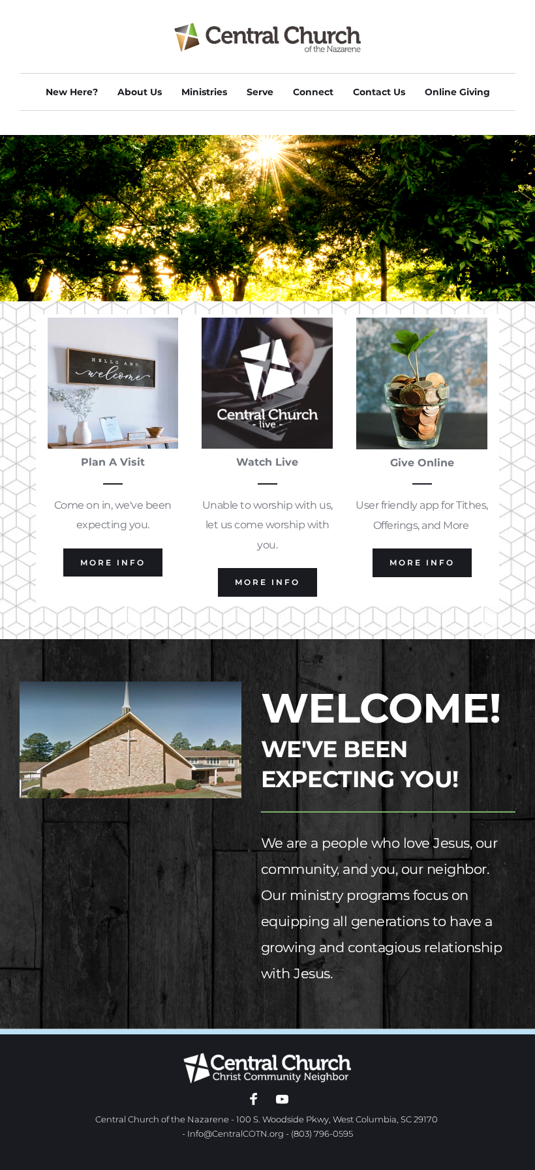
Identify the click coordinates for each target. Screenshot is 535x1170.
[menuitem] (72, 92)
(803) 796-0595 (322, 1133)
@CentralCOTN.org (244, 1133)
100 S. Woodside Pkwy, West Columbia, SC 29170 (337, 1119)
